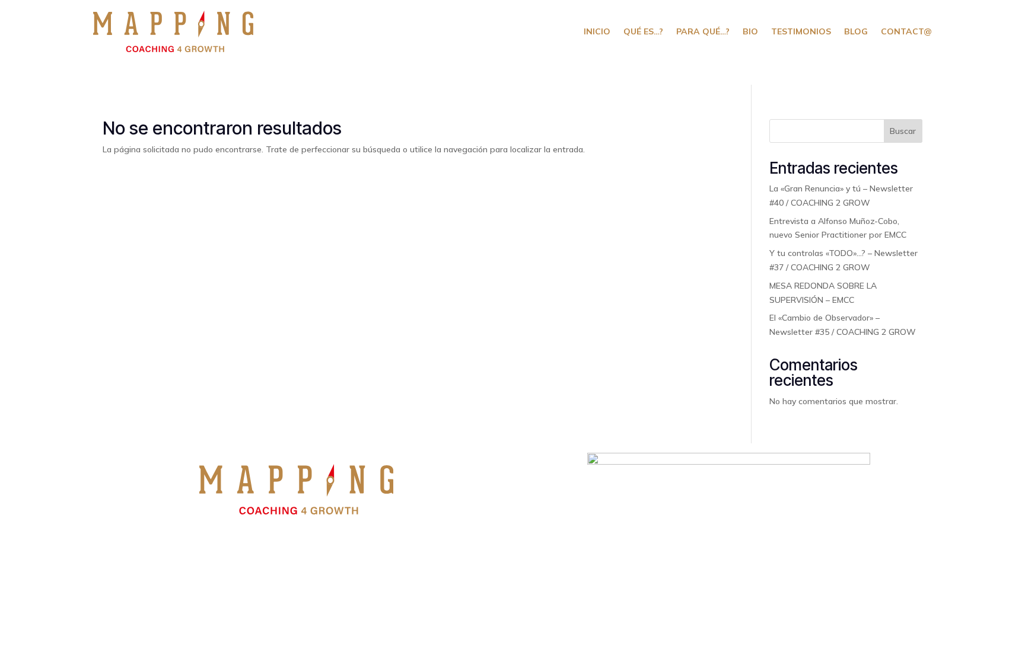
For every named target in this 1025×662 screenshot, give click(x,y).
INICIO (597, 31)
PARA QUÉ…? (703, 31)
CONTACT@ (906, 31)
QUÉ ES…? (643, 31)
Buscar (903, 131)
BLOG (856, 31)
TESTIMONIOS (801, 31)
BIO (750, 31)
